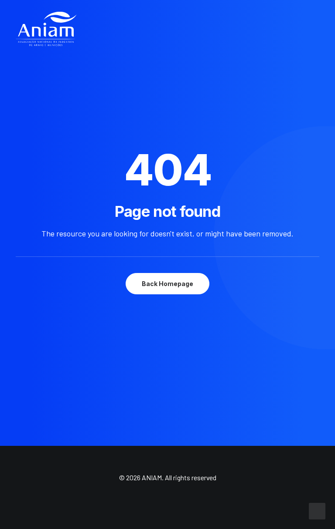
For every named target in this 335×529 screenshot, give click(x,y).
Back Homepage (167, 283)
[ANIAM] (46, 29)
